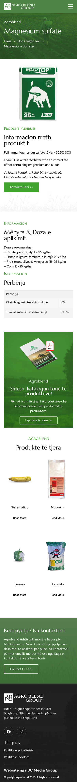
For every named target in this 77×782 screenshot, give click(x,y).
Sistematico (19, 507)
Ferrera (19, 584)
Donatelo (57, 584)
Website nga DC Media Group (30, 770)
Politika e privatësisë (18, 750)
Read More (19, 517)
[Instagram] (21, 731)
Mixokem (57, 507)
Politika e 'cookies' (17, 757)
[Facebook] (8, 731)
